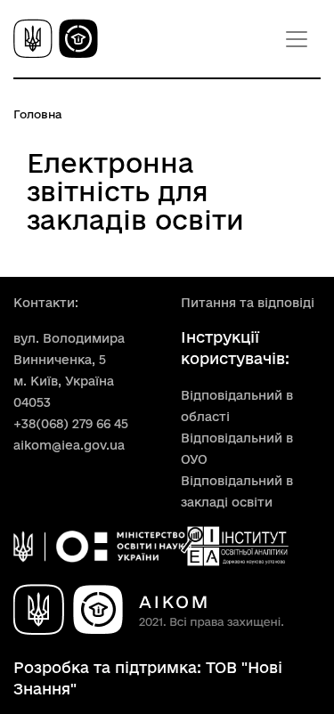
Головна (37, 114)
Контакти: (45, 303)
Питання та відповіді (247, 303)
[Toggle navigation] (297, 39)
